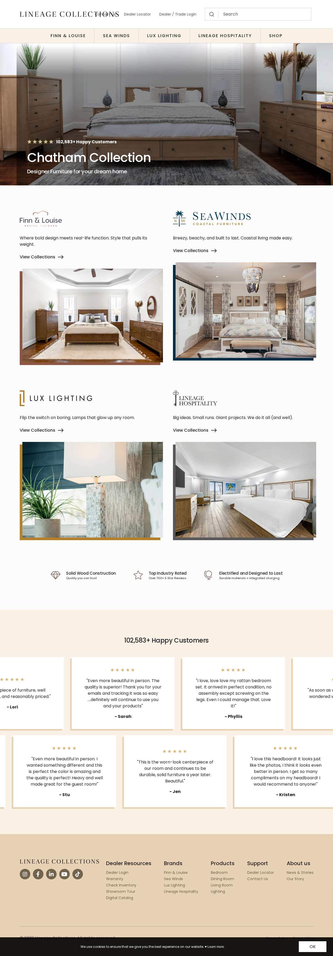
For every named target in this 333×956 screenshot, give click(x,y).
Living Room (222, 885)
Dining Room (222, 878)
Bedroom (219, 872)
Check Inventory (121, 885)
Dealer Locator (137, 14)
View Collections (37, 257)
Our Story (295, 878)
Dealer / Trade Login (177, 14)
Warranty (114, 878)
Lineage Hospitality (225, 36)
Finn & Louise (68, 36)
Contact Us (257, 878)
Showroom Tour (120, 891)
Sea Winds (116, 36)
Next (329, 733)
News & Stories (300, 872)
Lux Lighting (164, 36)
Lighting (218, 891)
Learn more (215, 947)
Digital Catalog (119, 897)
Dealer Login (117, 872)
